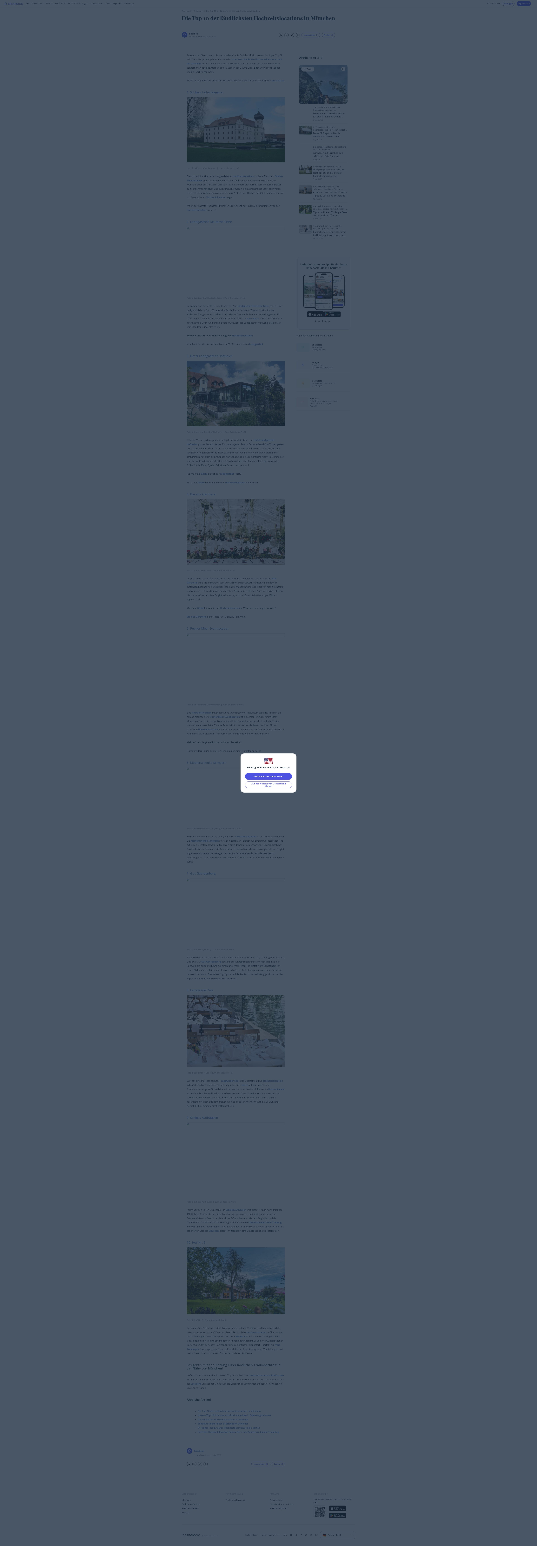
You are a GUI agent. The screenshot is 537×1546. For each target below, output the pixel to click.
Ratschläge (129, 3)
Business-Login (493, 3)
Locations (196, 1383)
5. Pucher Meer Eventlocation (208, 628)
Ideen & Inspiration (113, 3)
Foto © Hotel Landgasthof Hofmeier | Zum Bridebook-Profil (216, 432)
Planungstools (96, 3)
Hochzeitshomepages (78, 3)
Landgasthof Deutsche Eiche (253, 306)
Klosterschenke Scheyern (205, 840)
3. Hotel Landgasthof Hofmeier (209, 356)
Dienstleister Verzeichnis (282, 1504)
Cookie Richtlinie (251, 1535)
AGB (285, 1535)
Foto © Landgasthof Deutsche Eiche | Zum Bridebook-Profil (216, 298)
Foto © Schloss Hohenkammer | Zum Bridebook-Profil (213, 168)
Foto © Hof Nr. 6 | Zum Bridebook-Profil (206, 1320)
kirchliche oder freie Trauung (265, 1222)
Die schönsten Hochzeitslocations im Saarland (223, 1419)
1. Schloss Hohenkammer (205, 92)
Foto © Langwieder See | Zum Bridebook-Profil (209, 1072)
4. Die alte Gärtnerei (201, 494)
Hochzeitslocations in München (267, 1375)
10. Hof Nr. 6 (196, 1242)
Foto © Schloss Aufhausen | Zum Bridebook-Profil (211, 1201)
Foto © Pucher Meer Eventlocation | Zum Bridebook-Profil (215, 704)
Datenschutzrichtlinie (270, 1535)
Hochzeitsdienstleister (56, 3)
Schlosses (214, 1230)
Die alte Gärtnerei (197, 616)
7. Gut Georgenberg (201, 873)
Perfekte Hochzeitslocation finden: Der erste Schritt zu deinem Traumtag (238, 1432)
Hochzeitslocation (216, 197)
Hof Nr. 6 (240, 1336)
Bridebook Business (235, 1500)
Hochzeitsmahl (276, 1089)
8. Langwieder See (200, 990)
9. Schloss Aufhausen (202, 1117)
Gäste (204, 473)
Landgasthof (256, 344)
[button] (343, 69)
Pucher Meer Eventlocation (225, 716)
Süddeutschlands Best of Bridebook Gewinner (223, 1423)
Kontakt (185, 1512)
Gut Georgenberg (211, 961)
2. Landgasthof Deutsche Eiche (209, 222)
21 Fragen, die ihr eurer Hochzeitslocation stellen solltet (229, 1427)
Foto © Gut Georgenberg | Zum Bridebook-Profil (210, 949)
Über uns (186, 1500)
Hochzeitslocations (34, 3)
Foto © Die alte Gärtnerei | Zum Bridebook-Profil (211, 570)
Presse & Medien (190, 1508)
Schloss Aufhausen (236, 1209)
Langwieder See (229, 1080)
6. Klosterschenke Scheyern (206, 762)
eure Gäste (278, 80)
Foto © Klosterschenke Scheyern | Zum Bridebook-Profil (214, 828)
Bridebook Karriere (191, 1504)
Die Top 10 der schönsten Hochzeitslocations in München (229, 1411)
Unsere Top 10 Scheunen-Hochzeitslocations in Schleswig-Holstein (234, 1415)
